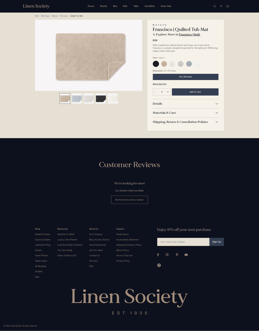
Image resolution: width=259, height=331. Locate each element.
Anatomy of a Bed (65, 234)
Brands (103, 6)
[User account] (221, 6)
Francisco (64, 16)
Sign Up (216, 241)
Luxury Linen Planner (67, 239)
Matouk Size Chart (159, 84)
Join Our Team (96, 250)
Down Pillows (41, 255)
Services (93, 261)
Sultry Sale (166, 6)
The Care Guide (65, 250)
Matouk (55, 16)
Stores (91, 6)
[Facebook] (158, 254)
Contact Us (94, 255)
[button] (186, 103)
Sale (37, 277)
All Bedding (40, 266)
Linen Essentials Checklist (69, 245)
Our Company (96, 234)
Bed (115, 6)
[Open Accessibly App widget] (159, 265)
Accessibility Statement (127, 239)
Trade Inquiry (122, 234)
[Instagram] (167, 254)
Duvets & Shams (43, 239)
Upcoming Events (97, 245)
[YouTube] (186, 255)
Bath (125, 6)
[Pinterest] (177, 254)
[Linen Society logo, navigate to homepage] (36, 6)
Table (136, 6)
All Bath (38, 271)
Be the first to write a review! (130, 200)
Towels (38, 250)
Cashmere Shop (43, 245)
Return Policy (122, 250)
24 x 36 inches (185, 77)
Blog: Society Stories (99, 239)
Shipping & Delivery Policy (128, 245)
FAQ (91, 266)
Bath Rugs (45, 16)
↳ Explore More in (176, 34)
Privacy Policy (123, 261)
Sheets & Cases (42, 234)
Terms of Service (124, 255)
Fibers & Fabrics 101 (66, 255)
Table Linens (41, 261)
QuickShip (150, 6)
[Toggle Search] (214, 6)
